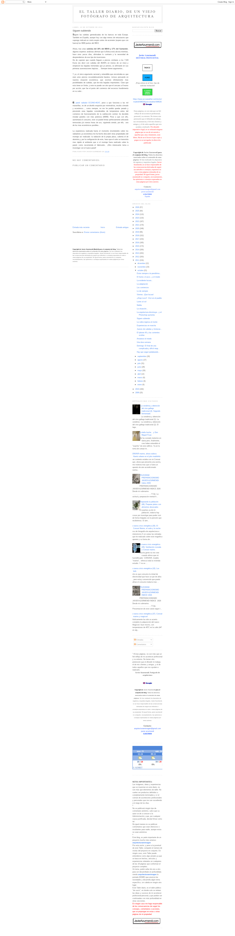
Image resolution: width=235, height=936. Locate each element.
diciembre (141, 263)
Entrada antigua (122, 227)
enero (139, 385)
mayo (139, 370)
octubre (140, 270)
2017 (137, 239)
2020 (137, 228)
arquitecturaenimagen (141, 843)
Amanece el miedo (144, 339)
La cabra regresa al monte (147, 322)
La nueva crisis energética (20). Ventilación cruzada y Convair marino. (150, 547)
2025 (137, 211)
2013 (137, 253)
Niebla (139, 305)
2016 (137, 243)
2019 (137, 232)
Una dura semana (144, 342)
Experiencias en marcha (146, 325)
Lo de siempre (142, 291)
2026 (137, 207)
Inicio (103, 227)
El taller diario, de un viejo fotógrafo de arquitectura (117, 13)
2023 (137, 218)
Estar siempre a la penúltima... (149, 273)
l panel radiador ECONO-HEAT (86, 103)
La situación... (142, 309)
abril (139, 374)
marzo (140, 377)
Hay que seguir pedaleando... (148, 352)
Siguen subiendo (143, 318)
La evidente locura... (145, 280)
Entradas (139, 640)
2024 (137, 214)
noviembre (141, 267)
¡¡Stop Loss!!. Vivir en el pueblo (149, 298)
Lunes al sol (141, 302)
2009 (137, 393)
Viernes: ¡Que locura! (145, 295)
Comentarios (141, 644)
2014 (137, 250)
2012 (137, 257)
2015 (137, 246)
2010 (137, 389)
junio (139, 367)
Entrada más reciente (81, 227)
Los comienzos (143, 287)
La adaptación (142, 284)
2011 (137, 260)
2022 (137, 221)
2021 (137, 225)
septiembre (142, 356)
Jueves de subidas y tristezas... (149, 329)
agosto (140, 360)
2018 (137, 235)
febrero (140, 381)
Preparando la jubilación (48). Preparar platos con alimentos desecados (150, 504)
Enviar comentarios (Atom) (94, 232)
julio (139, 363)
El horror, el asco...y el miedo (148, 277)
